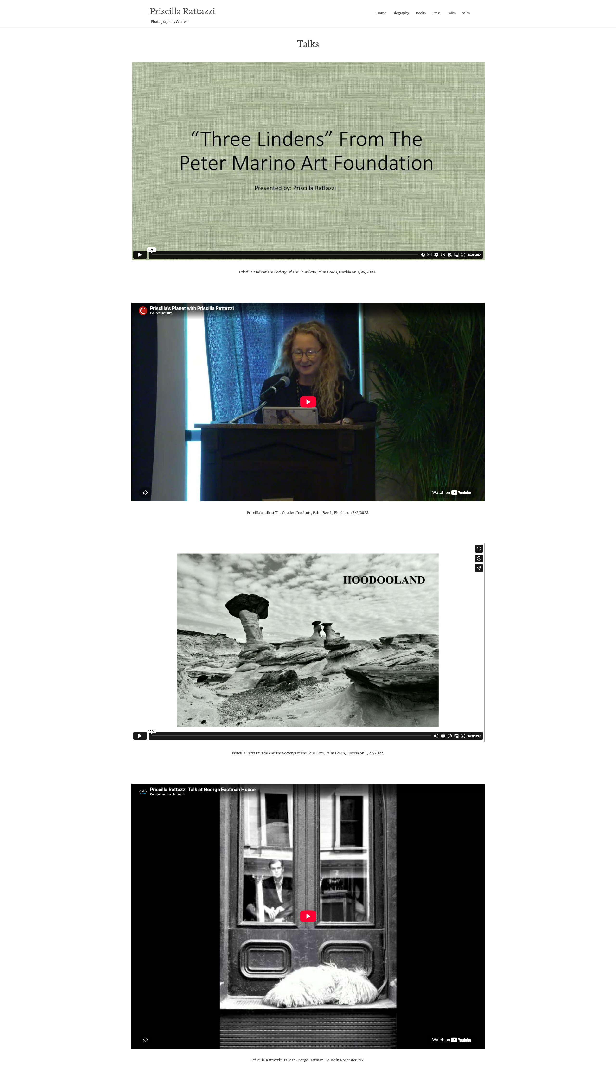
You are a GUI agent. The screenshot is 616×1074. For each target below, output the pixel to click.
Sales (466, 12)
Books (421, 12)
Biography (400, 12)
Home (381, 12)
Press (436, 12)
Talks (451, 12)
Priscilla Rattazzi (182, 10)
